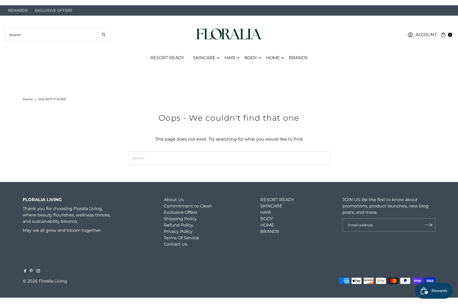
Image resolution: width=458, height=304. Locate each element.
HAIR (229, 57)
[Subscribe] (428, 225)
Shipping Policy (180, 218)
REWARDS (18, 10)
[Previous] (9, 2)
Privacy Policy (178, 231)
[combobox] (58, 34)
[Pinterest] (31, 271)
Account (426, 34)
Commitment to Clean (188, 206)
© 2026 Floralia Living (45, 281)
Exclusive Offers (180, 212)
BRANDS (298, 57)
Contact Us (175, 244)
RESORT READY (167, 57)
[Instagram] (38, 271)
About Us (174, 199)
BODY (250, 57)
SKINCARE (204, 57)
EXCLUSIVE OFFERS (53, 10)
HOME (273, 57)
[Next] (448, 2)
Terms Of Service (181, 237)
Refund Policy (178, 225)
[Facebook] (25, 271)
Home (28, 99)
